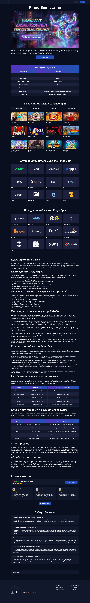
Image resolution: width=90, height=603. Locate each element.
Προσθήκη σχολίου (71, 482)
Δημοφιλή (18, 108)
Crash (52, 108)
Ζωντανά (35, 108)
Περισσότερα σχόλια (45, 503)
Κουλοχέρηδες (69, 108)
